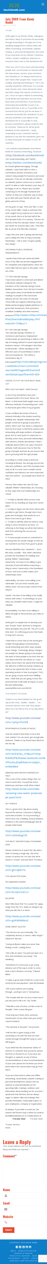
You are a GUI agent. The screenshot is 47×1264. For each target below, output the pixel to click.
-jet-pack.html (23, 793)
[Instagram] (30, 1247)
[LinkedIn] (23, 1247)
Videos (26, 1258)
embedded (25, 758)
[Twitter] (20, 1247)
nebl (25, 155)
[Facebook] (17, 1247)
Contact (35, 1258)
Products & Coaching (20, 1256)
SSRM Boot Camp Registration (23, 1261)
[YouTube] (27, 1247)
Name (6, 1189)
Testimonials (14, 1258)
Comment (10, 1156)
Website (8, 1216)
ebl (23, 162)
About (13, 1251)
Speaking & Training (23, 1253)
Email (6, 1203)
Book (34, 1256)
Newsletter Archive (27, 1251)
